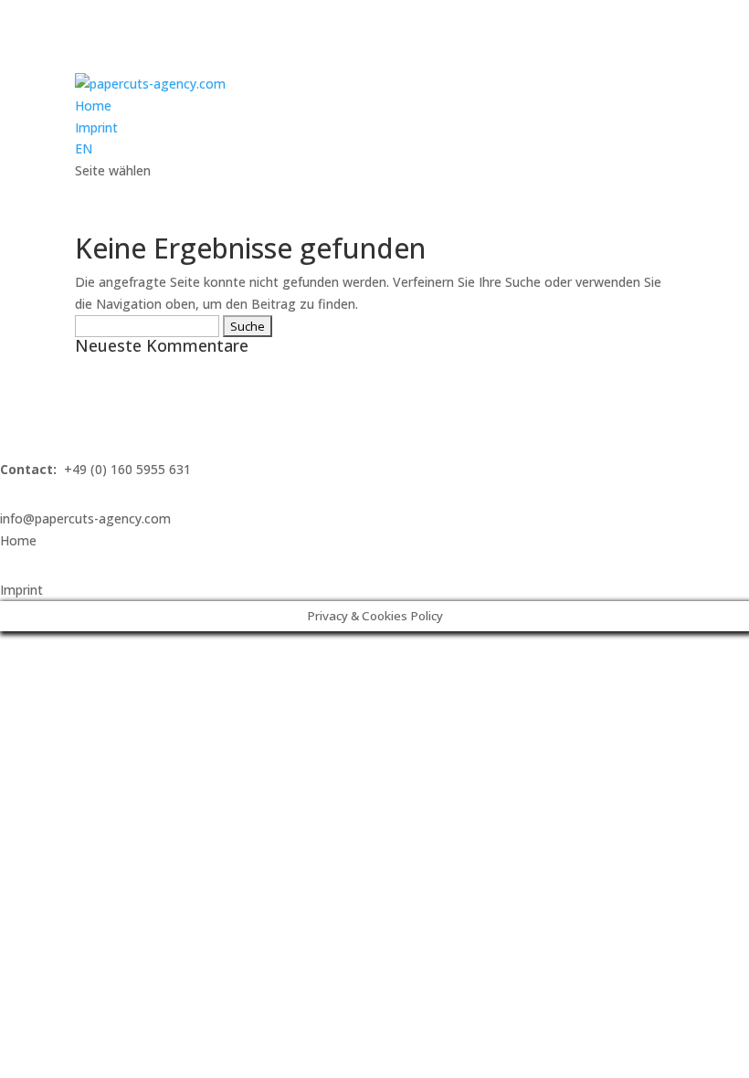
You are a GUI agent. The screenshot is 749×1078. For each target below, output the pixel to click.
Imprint (96, 127)
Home (93, 105)
